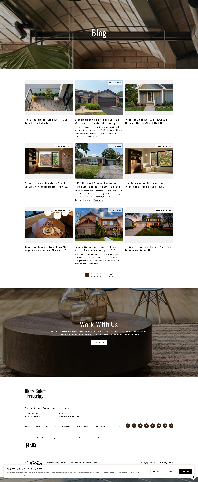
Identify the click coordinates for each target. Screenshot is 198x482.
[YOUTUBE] (152, 425)
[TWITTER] (146, 425)
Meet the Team (42, 426)
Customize (171, 471)
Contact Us (116, 426)
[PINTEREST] (159, 425)
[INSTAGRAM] (134, 425)
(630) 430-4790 (31, 413)
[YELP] (165, 425)
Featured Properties (62, 426)
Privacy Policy (166, 463)
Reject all (156, 471)
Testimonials (100, 426)
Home (27, 426)
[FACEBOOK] (128, 425)
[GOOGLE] (171, 425)
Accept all (185, 471)
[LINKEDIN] (140, 425)
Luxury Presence (90, 463)
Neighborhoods (83, 426)
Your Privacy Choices (99, 479)
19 (111, 275)
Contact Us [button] (99, 343)
